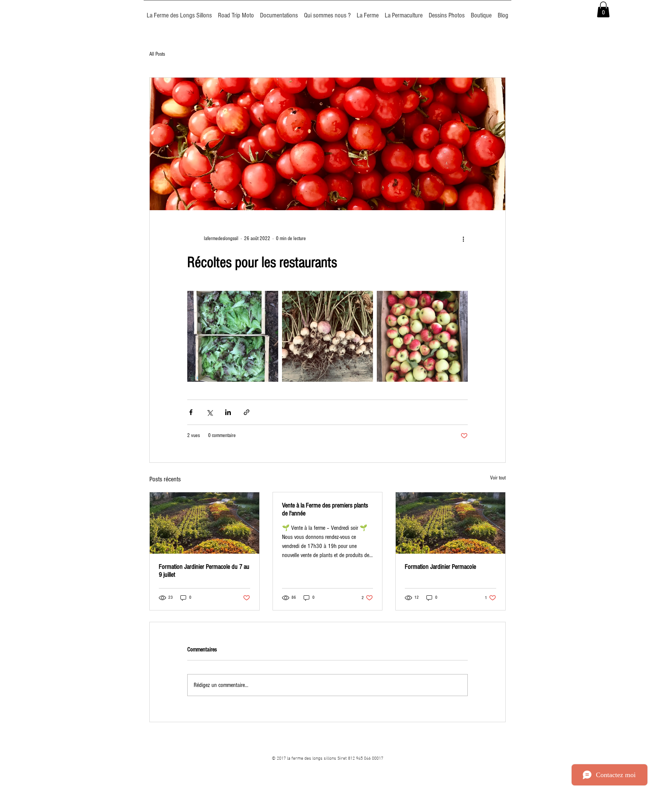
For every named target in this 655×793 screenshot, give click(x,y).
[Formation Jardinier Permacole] (450, 523)
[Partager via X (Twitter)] (209, 412)
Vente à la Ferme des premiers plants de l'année (325, 509)
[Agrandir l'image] (232, 336)
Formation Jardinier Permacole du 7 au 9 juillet (204, 571)
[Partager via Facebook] (190, 412)
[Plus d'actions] (463, 239)
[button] (603, 9)
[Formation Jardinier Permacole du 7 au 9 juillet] (204, 523)
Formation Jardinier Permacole (440, 567)
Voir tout (498, 478)
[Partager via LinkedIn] (228, 412)
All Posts (157, 54)
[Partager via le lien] (246, 412)
